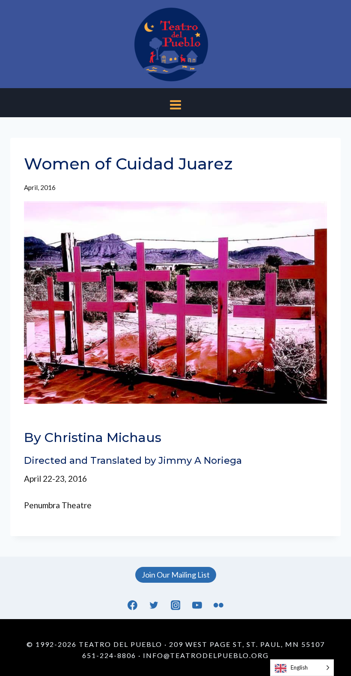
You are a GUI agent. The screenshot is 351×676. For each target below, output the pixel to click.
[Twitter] (154, 605)
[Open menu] (176, 103)
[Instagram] (175, 605)
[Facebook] (133, 605)
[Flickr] (218, 605)
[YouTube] (197, 605)
